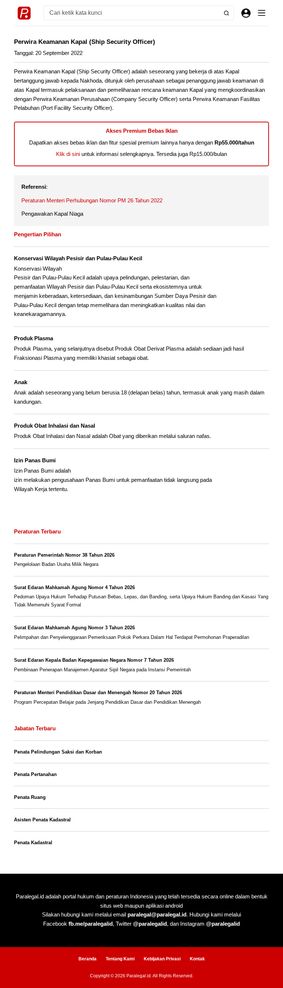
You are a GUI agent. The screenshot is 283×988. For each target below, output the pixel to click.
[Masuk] (246, 13)
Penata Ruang (30, 797)
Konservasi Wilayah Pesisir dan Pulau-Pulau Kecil (78, 258)
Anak (20, 382)
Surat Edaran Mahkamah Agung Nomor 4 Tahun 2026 (74, 587)
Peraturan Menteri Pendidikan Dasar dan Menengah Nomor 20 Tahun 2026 (98, 692)
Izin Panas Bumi (35, 460)
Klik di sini (68, 154)
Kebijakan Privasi (162, 958)
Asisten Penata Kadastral (42, 819)
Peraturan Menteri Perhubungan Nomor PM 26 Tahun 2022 (92, 200)
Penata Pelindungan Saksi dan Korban (58, 752)
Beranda (87, 958)
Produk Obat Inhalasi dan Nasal (54, 426)
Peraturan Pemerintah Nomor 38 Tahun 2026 (64, 555)
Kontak (197, 958)
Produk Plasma (33, 338)
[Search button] (227, 13)
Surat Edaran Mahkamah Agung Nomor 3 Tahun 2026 (74, 627)
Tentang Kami (120, 958)
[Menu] (261, 13)
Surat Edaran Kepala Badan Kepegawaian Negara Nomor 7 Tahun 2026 (94, 660)
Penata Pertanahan (35, 774)
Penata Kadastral (33, 842)
